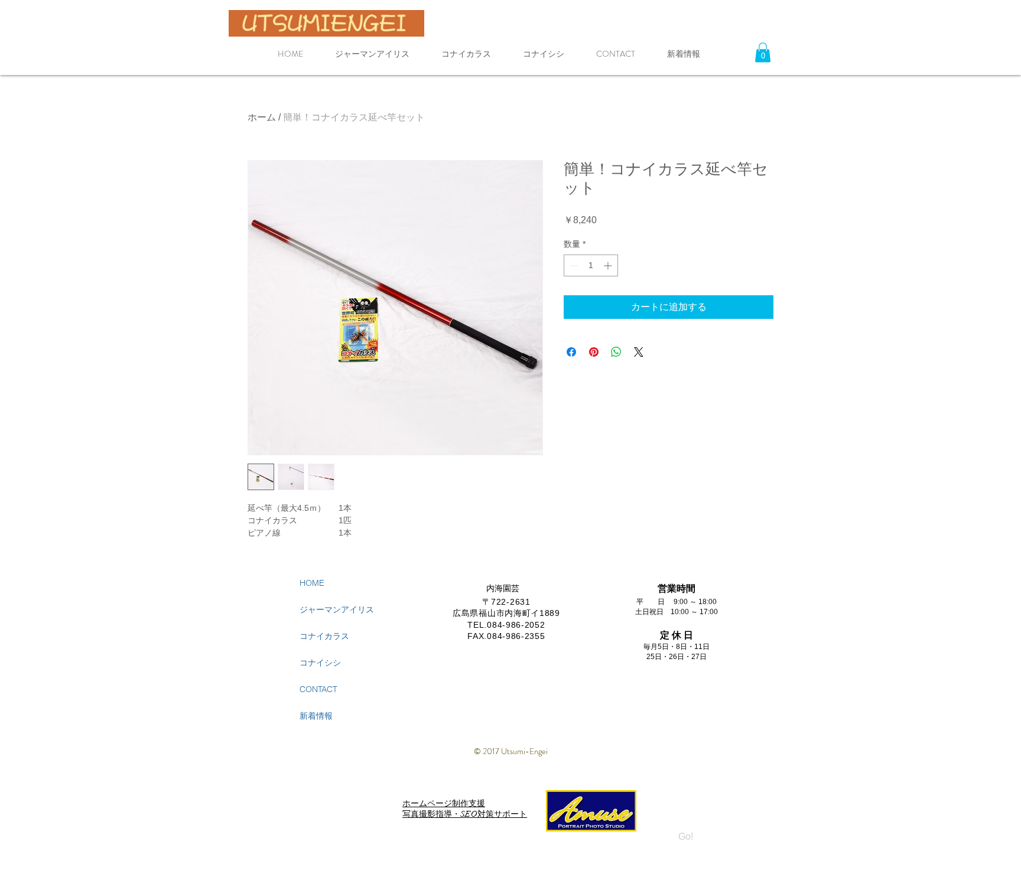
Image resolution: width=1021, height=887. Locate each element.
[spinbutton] (590, 265)
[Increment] (608, 265)
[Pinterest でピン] (594, 352)
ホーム (262, 117)
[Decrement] (572, 265)
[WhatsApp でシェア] (616, 352)
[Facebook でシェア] (571, 352)
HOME (312, 583)
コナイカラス (324, 636)
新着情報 (316, 715)
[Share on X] (639, 352)
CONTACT (318, 689)
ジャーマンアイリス (337, 609)
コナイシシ (320, 662)
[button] (763, 52)
